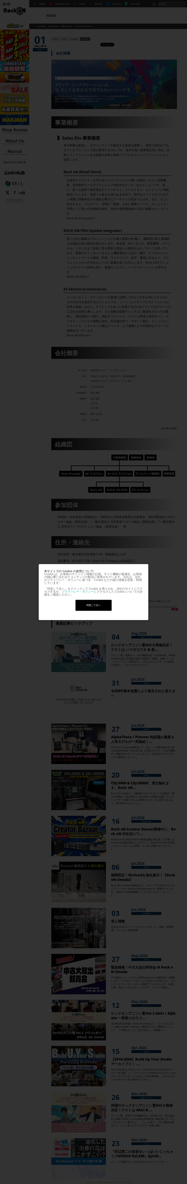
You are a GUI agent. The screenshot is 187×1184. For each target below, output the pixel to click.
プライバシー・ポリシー (78, 592)
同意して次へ (93, 605)
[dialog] (93, 592)
